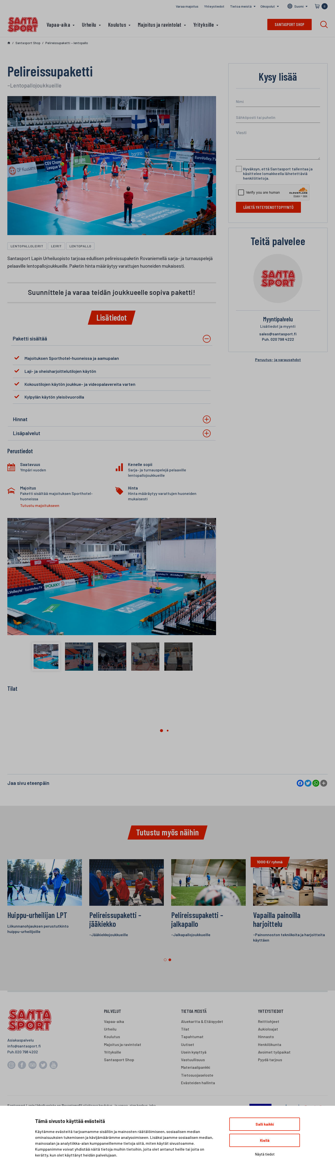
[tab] (111, 339)
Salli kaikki (265, 1124)
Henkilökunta (269, 1044)
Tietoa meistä (241, 6)
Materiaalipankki (195, 1067)
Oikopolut (267, 6)
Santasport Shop (119, 1059)
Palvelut (112, 1011)
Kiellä (265, 1140)
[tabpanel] (290, 903)
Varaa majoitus (187, 6)
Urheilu (89, 24)
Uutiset (187, 1044)
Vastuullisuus (193, 1059)
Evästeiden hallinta (198, 1082)
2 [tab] (169, 959)
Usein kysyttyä (193, 1052)
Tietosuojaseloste (197, 1075)
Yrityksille (203, 24)
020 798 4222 (278, 339)
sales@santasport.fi (277, 333)
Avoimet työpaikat (274, 1052)
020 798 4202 (26, 1051)
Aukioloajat (268, 1029)
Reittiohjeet (268, 1021)
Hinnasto (266, 1036)
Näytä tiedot (265, 1154)
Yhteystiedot (214, 6)
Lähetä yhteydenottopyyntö (268, 207)
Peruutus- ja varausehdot (278, 359)
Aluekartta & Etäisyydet (202, 1021)
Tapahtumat (192, 1036)
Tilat (185, 1029)
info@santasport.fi (24, 1046)
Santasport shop (289, 24)
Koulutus (117, 24)
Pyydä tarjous (270, 1059)
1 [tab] (165, 959)
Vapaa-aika (58, 24)
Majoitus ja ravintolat (159, 24)
